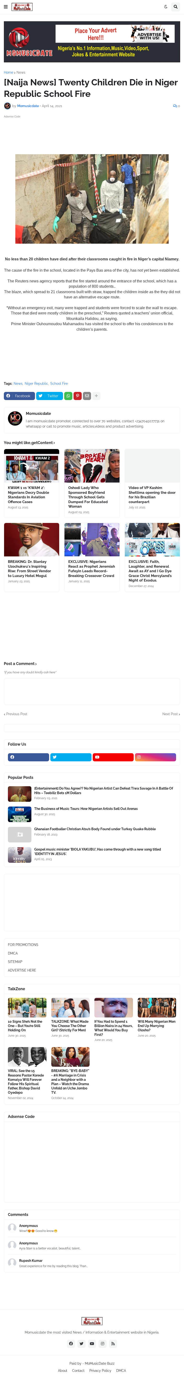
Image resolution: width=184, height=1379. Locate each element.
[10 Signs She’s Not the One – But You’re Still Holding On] (27, 1007)
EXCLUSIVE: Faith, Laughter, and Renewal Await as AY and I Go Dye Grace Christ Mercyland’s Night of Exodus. (150, 571)
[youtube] (113, 757)
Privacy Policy (100, 1371)
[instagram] (155, 757)
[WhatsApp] (68, 396)
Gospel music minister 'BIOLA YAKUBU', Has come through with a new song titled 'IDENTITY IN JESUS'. (97, 851)
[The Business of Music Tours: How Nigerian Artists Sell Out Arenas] (19, 814)
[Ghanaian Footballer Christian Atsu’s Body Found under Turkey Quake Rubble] (19, 834)
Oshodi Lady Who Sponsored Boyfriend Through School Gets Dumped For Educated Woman (88, 497)
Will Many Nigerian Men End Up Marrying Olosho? (156, 1026)
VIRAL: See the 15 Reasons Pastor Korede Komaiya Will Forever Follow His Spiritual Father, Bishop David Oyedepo (26, 1081)
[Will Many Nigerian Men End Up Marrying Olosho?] (157, 1007)
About (62, 1371)
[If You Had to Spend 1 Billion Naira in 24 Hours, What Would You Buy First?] (113, 1007)
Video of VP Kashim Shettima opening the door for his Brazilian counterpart (152, 495)
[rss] (113, 1344)
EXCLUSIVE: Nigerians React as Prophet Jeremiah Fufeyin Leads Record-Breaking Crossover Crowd (91, 569)
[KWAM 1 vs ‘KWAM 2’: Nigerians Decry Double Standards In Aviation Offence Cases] (31, 466)
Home (8, 72)
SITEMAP (15, 962)
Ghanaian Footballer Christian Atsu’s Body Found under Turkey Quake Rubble (95, 829)
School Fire (59, 383)
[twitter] (71, 757)
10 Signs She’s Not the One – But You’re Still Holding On (25, 1026)
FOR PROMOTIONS (23, 945)
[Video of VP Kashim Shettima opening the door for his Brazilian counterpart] (152, 466)
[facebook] (28, 757)
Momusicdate (38, 413)
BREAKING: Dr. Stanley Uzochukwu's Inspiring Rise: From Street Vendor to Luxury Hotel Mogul (29, 569)
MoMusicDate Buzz (100, 1363)
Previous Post (16, 714)
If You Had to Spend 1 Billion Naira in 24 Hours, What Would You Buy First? (113, 1028)
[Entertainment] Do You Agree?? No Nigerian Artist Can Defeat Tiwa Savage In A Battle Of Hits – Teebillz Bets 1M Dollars (103, 790)
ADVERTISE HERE (22, 970)
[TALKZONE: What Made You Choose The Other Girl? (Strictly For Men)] (70, 1007)
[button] (6, 7)
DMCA (13, 953)
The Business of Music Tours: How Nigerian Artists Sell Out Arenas (86, 809)
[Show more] (96, 396)
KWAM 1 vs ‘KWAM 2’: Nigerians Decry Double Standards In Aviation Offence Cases (28, 495)
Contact (78, 1371)
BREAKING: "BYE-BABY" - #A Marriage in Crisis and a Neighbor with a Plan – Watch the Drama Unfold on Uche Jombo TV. (70, 1081)
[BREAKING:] (70, 1057)
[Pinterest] (78, 396)
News (21, 72)
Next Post (170, 714)
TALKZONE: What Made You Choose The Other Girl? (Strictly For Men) (69, 1026)
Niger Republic (36, 383)
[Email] (87, 396)
